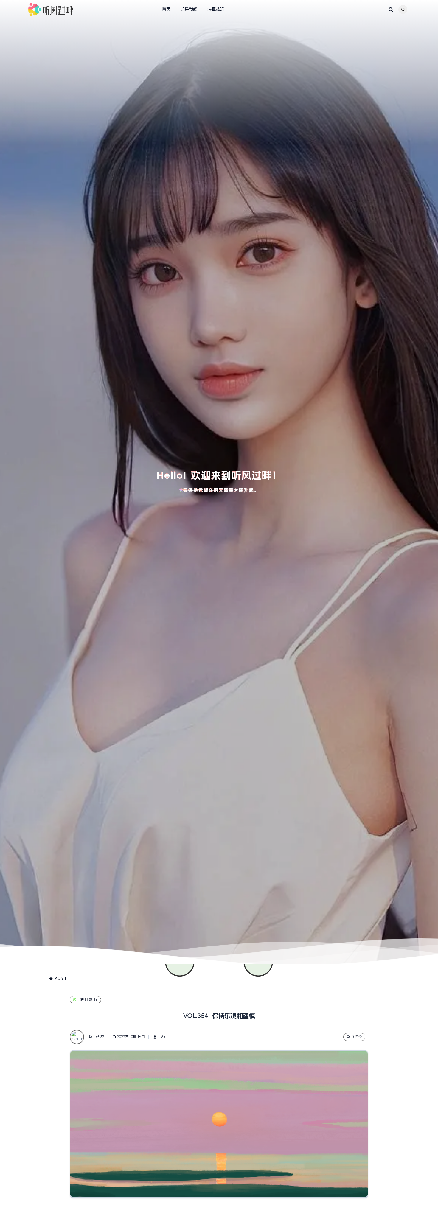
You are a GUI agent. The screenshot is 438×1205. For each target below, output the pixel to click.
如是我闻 (189, 9)
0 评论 (357, 1037)
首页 (166, 9)
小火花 (98, 1037)
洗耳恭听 (215, 9)
